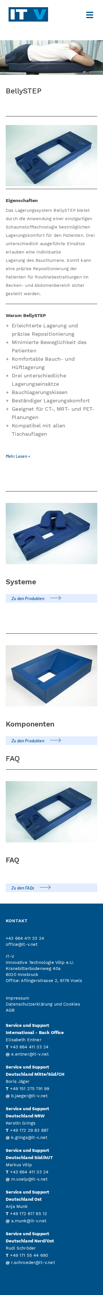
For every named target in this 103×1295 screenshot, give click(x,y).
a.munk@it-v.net (28, 1220)
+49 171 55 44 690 (29, 1255)
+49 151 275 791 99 (29, 1088)
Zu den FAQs (22, 887)
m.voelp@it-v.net (29, 1179)
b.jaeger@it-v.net (29, 1095)
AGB (10, 1010)
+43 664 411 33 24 (25, 938)
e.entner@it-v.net (30, 1054)
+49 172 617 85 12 (28, 1213)
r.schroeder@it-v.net (33, 1262)
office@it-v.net (22, 944)
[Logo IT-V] (39, 14)
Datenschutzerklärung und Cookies (43, 1004)
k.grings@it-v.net (29, 1137)
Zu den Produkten (27, 598)
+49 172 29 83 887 (29, 1130)
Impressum (17, 998)
